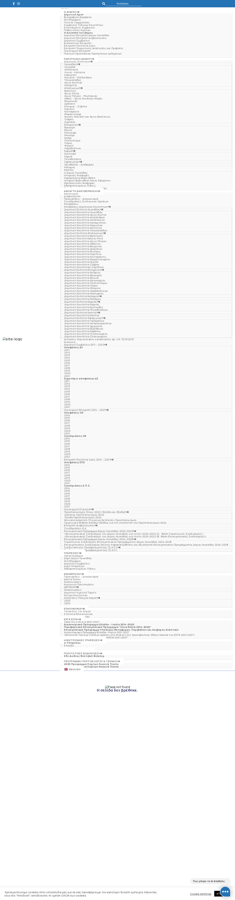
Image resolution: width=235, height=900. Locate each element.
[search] (124, 3)
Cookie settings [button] (201, 893)
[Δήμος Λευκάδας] (15, 4)
